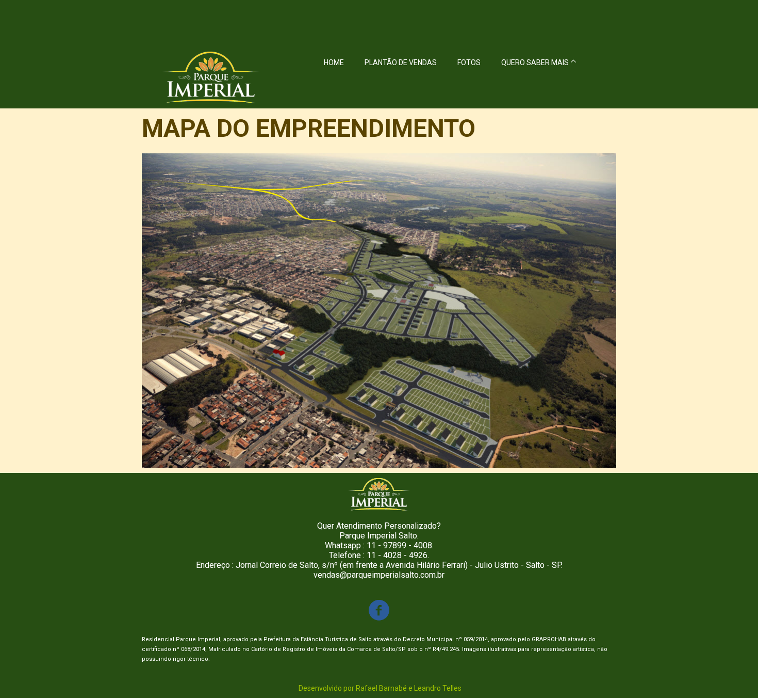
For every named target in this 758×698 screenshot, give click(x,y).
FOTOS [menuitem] (469, 62)
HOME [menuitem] (334, 62)
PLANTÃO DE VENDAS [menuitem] (401, 62)
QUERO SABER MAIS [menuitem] (535, 62)
